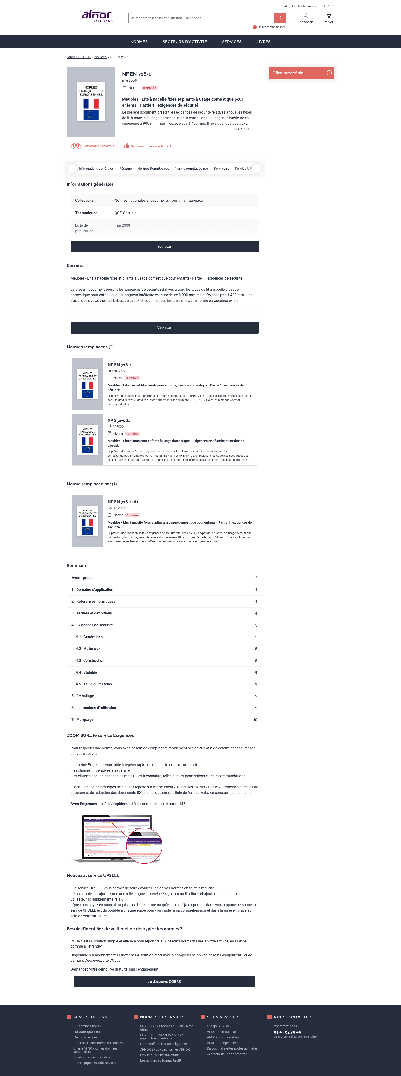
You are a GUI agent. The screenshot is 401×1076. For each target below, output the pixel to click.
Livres (264, 42)
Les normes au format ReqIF (160, 1060)
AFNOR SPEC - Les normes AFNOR (165, 1049)
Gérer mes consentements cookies (98, 1043)
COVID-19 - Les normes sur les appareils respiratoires (161, 1036)
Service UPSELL (247, 168)
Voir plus (242, 129)
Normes (139, 42)
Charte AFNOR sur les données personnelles (95, 1050)
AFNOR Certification (221, 1032)
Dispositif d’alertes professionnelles (232, 1048)
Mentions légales (85, 1037)
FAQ (285, 6)
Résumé (125, 168)
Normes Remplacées (153, 168)
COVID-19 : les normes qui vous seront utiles (167, 1027)
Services (232, 42)
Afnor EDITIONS (79, 57)
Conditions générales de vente (94, 1057)
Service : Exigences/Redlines (160, 1055)
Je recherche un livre (272, 27)
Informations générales (96, 168)
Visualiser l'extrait (99, 146)
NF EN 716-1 (120, 364)
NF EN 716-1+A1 (123, 501)
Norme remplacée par (191, 168)
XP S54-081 (119, 420)
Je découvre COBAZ (164, 982)
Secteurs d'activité (185, 42)
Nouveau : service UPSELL (149, 145)
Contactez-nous (304, 6)
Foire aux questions (87, 1032)
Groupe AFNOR (218, 1026)
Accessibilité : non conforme (227, 1054)
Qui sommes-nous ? (87, 1026)
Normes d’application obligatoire (163, 1044)
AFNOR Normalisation (223, 1037)
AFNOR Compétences (222, 1043)
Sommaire (221, 168)
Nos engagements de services (94, 1063)
